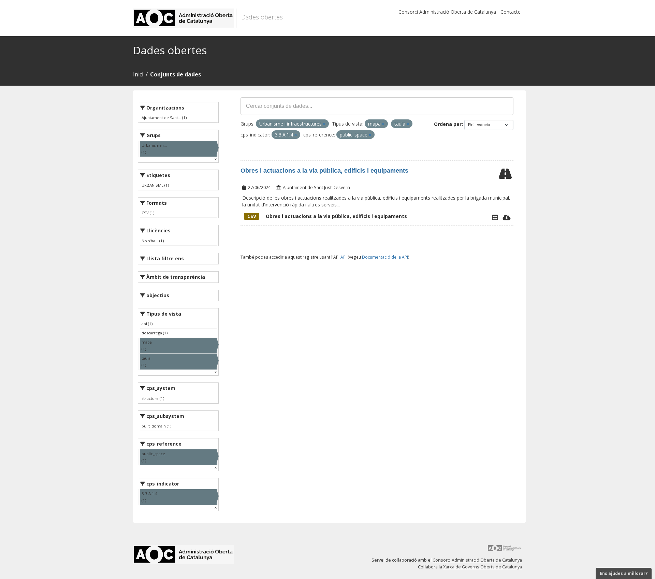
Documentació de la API (385, 257)
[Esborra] (324, 124)
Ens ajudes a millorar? (623, 573)
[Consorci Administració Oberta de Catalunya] (504, 550)
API (343, 257)
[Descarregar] (507, 217)
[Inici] (184, 18)
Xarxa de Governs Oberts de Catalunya (482, 567)
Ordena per (448, 124)
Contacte (510, 12)
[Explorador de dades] (495, 217)
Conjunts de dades (175, 74)
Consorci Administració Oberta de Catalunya (447, 12)
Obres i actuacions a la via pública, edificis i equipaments (324, 170)
